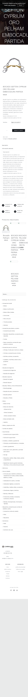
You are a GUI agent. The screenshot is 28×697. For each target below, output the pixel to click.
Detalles (4, 229)
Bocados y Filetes (8, 398)
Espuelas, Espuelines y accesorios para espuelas (13, 335)
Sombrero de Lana (8, 529)
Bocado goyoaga (8, 388)
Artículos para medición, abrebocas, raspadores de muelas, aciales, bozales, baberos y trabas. (14, 475)
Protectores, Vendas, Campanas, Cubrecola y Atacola (12, 497)
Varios (5, 364)
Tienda (7, 573)
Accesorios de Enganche (10, 370)
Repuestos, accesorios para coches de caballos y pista (12, 507)
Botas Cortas (7, 403)
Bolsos (5, 305)
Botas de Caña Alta (8, 406)
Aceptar (20, 5)
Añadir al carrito (18, 130)
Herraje (5, 454)
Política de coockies (20, 569)
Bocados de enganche (9, 373)
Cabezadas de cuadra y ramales (12, 480)
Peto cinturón (7, 318)
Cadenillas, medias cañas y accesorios (13, 487)
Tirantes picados (8, 322)
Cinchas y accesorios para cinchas (12, 353)
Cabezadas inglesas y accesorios (12, 484)
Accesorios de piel (7, 303)
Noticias (7, 575)
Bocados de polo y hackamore (11, 391)
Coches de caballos (7, 428)
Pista (5, 514)
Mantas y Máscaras (8, 493)
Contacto (8, 578)
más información (12, 5)
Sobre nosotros (7, 569)
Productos (7, 571)
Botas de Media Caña (9, 419)
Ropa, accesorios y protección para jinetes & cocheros (12, 343)
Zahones (6, 325)
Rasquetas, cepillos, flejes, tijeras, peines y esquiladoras (14, 458)
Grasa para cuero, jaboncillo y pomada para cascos (13, 450)
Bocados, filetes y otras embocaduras (12, 385)
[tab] (14, 145)
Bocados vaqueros (7, 376)
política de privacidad (20, 567)
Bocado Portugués (8, 379)
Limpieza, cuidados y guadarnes (11, 440)
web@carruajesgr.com (7, 558)
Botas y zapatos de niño (9, 425)
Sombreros (5, 521)
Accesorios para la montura (10, 347)
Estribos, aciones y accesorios (11, 356)
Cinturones (6, 315)
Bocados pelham (12, 138)
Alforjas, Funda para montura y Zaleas (13, 350)
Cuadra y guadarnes (9, 446)
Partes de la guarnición (9, 437)
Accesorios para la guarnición (11, 434)
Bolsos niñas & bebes (9, 312)
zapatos (6, 422)
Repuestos (6, 517)
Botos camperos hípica (10, 415)
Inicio (8, 567)
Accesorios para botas (9, 330)
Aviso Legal (20, 571)
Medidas (5, 122)
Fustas (5, 339)
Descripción (5, 145)
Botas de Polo (7, 409)
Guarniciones (6, 431)
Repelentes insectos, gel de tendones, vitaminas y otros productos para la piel (14, 463)
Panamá (6, 526)
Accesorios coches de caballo (11, 511)
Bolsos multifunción (9, 309)
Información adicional (7, 148)
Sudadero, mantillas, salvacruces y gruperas (12, 360)
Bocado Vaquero (8, 382)
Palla (5, 523)
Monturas (5, 468)
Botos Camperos (8, 412)
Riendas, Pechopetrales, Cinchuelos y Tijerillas (13, 502)
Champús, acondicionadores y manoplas (14, 443)
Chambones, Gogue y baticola (11, 490)
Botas (4, 401)
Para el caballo (6, 471)
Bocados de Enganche (8, 367)
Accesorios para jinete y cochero (11, 328)
